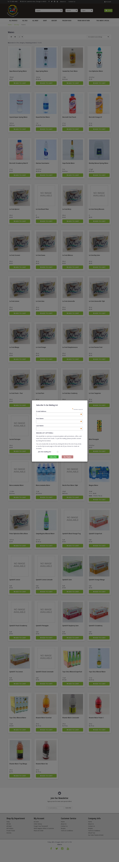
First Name (59, 418)
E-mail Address (59, 411)
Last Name (59, 426)
